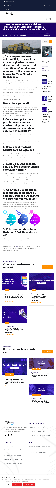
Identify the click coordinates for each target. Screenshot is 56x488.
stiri (15, 32)
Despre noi (14, 19)
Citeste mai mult (10, 301)
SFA (9, 19)
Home (4, 32)
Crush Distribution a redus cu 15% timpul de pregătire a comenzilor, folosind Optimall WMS (47, 86)
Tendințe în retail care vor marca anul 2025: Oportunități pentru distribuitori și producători (14, 330)
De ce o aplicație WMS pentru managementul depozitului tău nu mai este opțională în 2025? (47, 115)
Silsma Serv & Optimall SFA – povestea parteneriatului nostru (40, 375)
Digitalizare (45, 66)
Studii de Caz (45, 70)
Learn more (25, 481)
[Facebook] (5, 435)
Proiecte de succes (35, 19)
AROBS (17, 246)
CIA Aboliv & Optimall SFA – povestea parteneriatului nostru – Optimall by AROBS (40, 401)
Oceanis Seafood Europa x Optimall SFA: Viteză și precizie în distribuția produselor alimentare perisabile (40, 297)
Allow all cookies (29, 484)
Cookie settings (6, 484)
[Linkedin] (49, 5)
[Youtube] (44, 5)
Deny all (17, 484)
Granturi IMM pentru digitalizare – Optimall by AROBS (47, 100)
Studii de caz (47, 351)
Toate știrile (47, 267)
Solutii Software (23, 19)
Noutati (10, 32)
